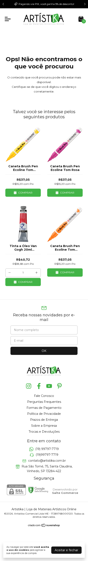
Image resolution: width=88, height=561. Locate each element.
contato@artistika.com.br (47, 461)
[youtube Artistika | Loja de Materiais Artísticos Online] (49, 386)
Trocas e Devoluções (44, 432)
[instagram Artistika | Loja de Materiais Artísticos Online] (28, 386)
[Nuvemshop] (44, 526)
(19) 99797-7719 (47, 449)
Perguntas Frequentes (44, 402)
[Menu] (8, 19)
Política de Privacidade (44, 414)
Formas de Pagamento (44, 408)
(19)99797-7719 (47, 455)
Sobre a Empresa (44, 426)
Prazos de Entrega (44, 420)
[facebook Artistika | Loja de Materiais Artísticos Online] (39, 386)
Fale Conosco (44, 396)
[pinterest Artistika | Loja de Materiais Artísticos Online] (59, 386)
